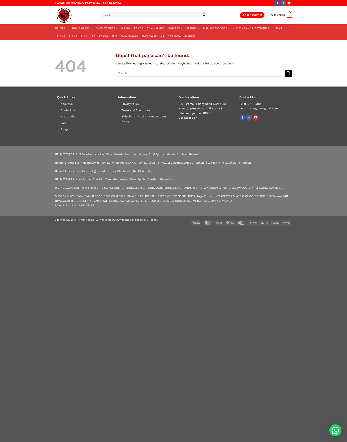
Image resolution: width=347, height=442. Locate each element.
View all (215, 201)
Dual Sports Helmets (162, 154)
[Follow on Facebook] (277, 3)
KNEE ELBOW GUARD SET (268, 187)
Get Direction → (190, 117)
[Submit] (204, 15)
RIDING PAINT (201, 187)
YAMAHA (226, 201)
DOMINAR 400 (155, 28)
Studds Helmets (194, 162)
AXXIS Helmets (137, 162)
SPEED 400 (165, 196)
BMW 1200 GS (129, 36)
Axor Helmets (101, 162)
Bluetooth (123, 171)
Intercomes (108, 171)
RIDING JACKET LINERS (108, 187)
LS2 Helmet (174, 162)
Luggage (174, 28)
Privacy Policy (130, 104)
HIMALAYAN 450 (65, 201)
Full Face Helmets (87, 154)
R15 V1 (85, 36)
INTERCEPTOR (223, 196)
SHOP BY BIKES (105, 28)
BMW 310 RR (149, 36)
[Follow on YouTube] (289, 3)
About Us (67, 104)
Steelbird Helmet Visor (162, 179)
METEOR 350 (201, 201)
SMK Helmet (84, 162)
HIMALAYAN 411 (278, 196)
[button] (252, 15)
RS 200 (138, 28)
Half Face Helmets (112, 154)
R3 (94, 36)
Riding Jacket (84, 187)
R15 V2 (73, 36)
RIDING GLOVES (134, 187)
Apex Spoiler (84, 179)
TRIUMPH (151, 196)
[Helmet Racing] (75, 15)
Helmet (60, 28)
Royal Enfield (204, 196)
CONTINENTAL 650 (113, 201)
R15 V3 (61, 36)
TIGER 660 (180, 196)
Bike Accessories (215, 28)
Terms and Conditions (135, 110)
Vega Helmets (157, 162)
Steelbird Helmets (240, 162)
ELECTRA (168, 201)
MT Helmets (119, 162)
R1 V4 (279, 28)
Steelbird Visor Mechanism (110, 179)
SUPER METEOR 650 (148, 201)
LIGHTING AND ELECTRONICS (251, 28)
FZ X (114, 36)
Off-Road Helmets (188, 154)
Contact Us (68, 110)
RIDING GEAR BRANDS (177, 187)
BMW (80, 196)
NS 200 (126, 28)
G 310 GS (109, 196)
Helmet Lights (91, 171)
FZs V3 (103, 36)
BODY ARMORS (220, 187)
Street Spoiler (137, 179)
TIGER (191, 196)
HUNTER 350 (183, 201)
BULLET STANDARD (89, 201)
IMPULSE (190, 36)
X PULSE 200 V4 (170, 36)
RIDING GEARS (80, 28)
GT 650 (130, 201)
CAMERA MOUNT (141, 171)
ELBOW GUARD (241, 187)
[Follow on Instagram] (283, 3)
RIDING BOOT (154, 187)
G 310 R (121, 196)
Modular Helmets (136, 154)
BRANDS (191, 28)
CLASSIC (238, 196)
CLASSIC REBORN (256, 196)
